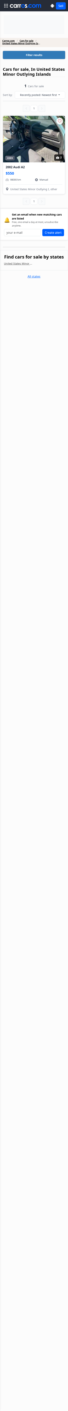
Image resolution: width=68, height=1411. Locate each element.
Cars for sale (26, 41)
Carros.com (8, 41)
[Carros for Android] (52, 6)
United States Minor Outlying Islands (21, 43)
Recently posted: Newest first (39, 95)
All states (34, 276)
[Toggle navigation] (6, 5)
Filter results (34, 55)
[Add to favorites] (59, 121)
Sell (60, 6)
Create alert (53, 232)
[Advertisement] (34, 24)
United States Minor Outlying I (19, 263)
